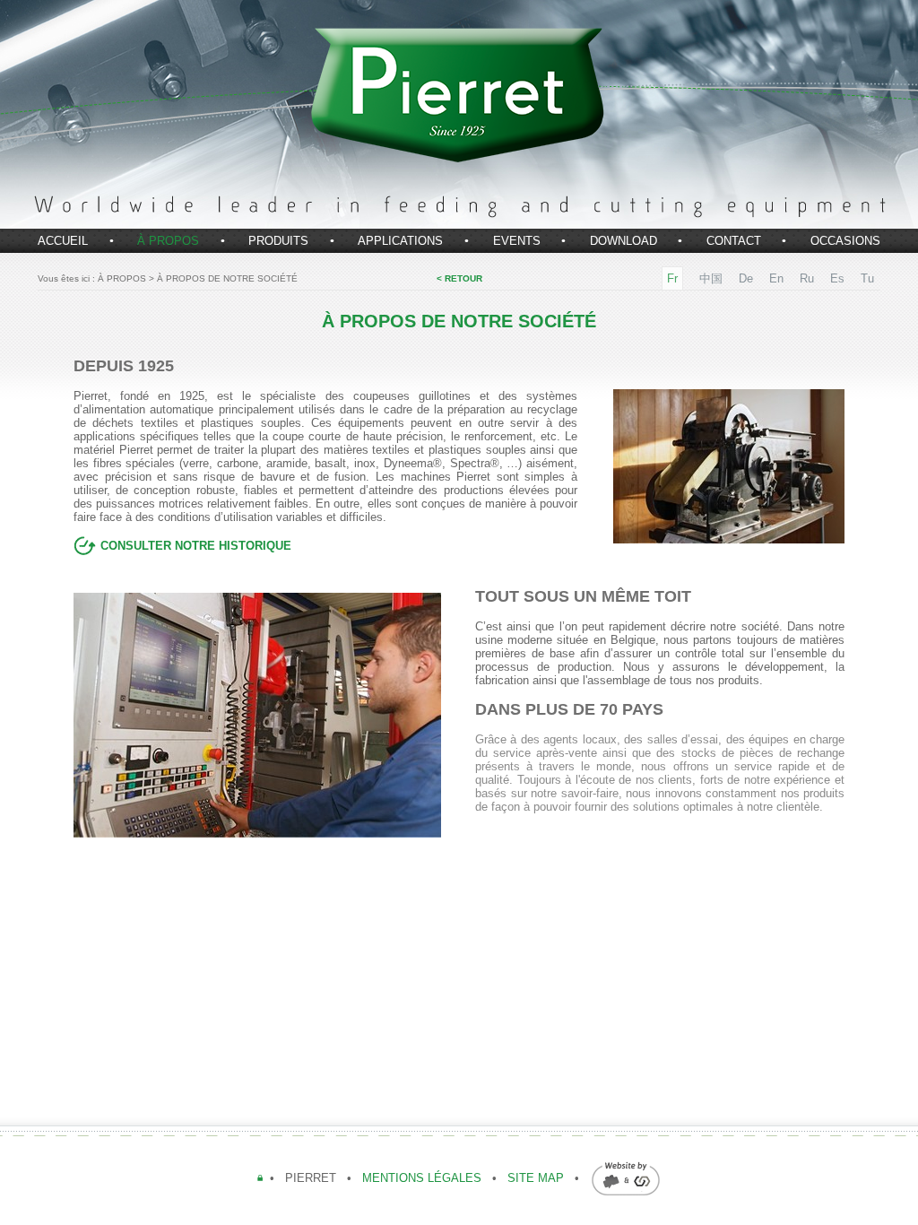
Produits (278, 241)
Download (623, 241)
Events (517, 241)
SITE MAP (535, 1178)
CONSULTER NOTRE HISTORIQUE (194, 545)
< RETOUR (459, 278)
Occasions (845, 241)
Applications (400, 241)
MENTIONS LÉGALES (423, 1178)
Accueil (63, 241)
